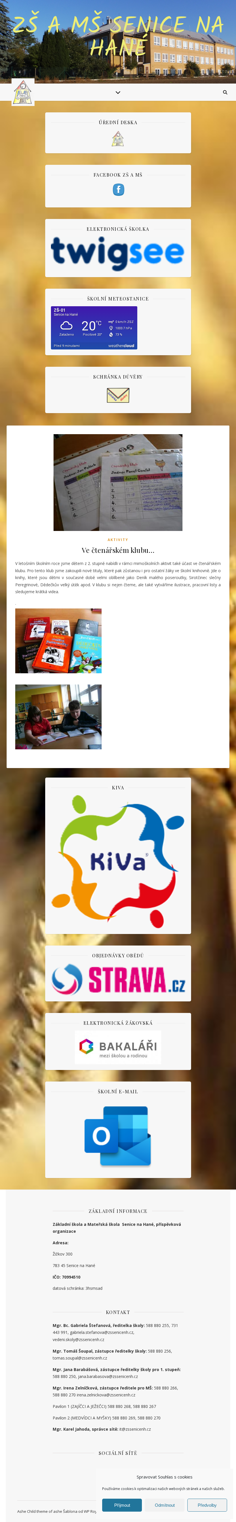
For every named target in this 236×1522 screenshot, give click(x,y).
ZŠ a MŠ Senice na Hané (118, 38)
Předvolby (207, 1505)
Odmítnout (165, 1505)
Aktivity (118, 539)
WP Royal (92, 1511)
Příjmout (122, 1505)
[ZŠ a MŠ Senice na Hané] (23, 92)
